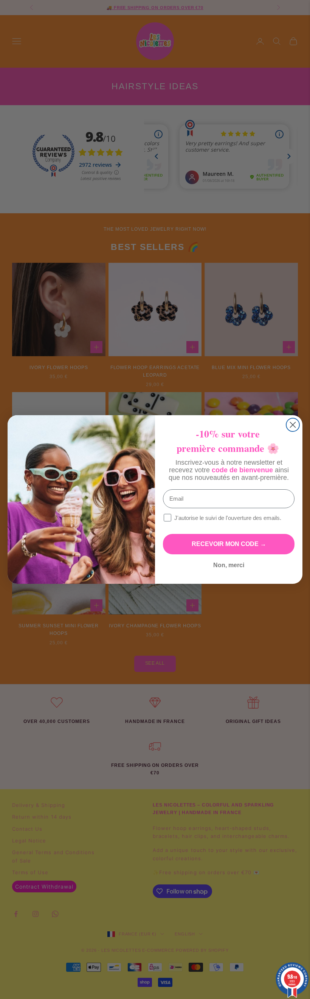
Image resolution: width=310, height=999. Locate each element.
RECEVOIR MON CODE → (229, 544)
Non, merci (228, 565)
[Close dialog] (292, 424)
